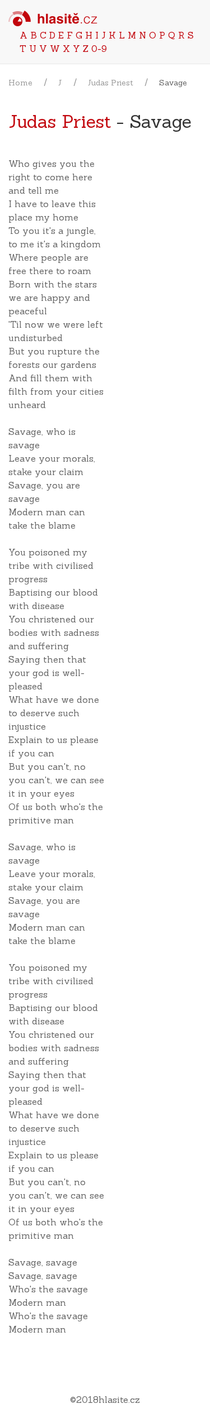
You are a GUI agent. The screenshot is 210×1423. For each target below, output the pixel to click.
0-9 (99, 48)
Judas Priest (110, 83)
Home (20, 83)
